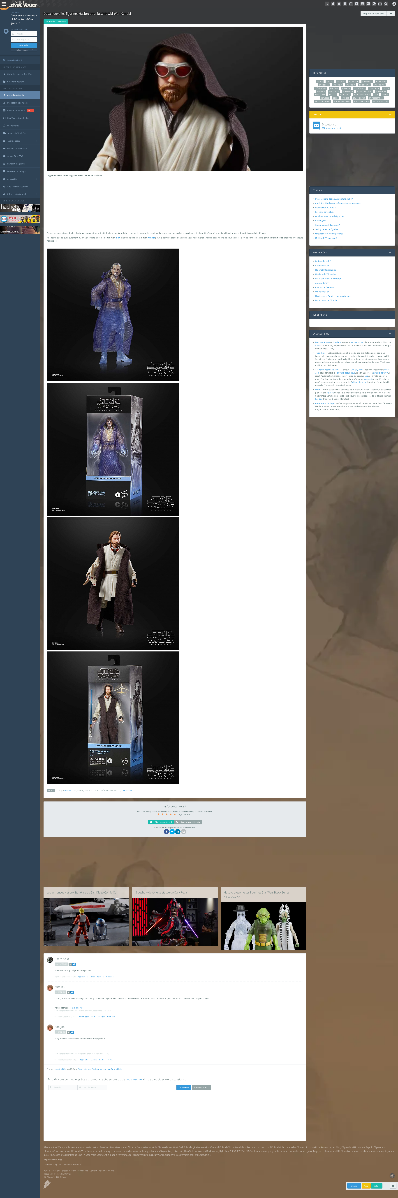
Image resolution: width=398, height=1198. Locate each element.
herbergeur (320, 220)
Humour (346, 88)
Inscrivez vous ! (201, 1087)
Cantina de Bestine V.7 (325, 287)
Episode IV (381, 82)
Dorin (317, 389)
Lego (315, 1151)
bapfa (110, 1069)
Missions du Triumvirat (325, 274)
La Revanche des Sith (328, 1147)
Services (325, 98)
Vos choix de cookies (78, 1170)
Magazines (334, 91)
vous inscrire (134, 1079)
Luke (352, 369)
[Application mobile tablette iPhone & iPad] (333, 3)
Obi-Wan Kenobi (364, 91)
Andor (320, 82)
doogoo (60, 1027)
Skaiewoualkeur (99, 1069)
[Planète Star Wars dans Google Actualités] (374, 3)
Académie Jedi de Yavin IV (327, 369)
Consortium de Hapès (325, 403)
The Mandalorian (342, 101)
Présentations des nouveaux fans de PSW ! (334, 198)
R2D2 (240, 1151)
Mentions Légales (60, 1170)
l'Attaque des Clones (293, 1147)
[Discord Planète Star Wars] (368, 3)
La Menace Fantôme (205, 1147)
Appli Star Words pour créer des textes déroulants (338, 203)
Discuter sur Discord (163, 822)
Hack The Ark (77, 1007)
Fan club (334, 88)
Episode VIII (379, 85)
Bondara (337, 342)
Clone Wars (346, 1151)
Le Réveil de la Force (242, 1147)
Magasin (321, 91)
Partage (353, 1185)
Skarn (80, 1069)
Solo (335, 98)
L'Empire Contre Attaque (57, 1151)
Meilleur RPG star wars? (326, 238)
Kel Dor (330, 392)
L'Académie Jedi (322, 265)
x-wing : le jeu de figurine (326, 229)
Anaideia (118, 1069)
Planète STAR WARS (24, 4)
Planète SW (381, 91)
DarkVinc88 (62, 959)
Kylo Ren (224, 1151)
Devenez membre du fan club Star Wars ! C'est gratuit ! (24, 19)
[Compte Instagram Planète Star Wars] (351, 3)
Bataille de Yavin (380, 372)
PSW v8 (47, 1170)
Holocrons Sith (322, 291)
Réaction (100, 977)
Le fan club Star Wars (14, 67)
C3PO (233, 1151)
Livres (386, 88)
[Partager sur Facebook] (166, 831)
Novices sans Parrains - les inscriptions (332, 296)
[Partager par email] (183, 831)
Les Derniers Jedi (185, 1154)
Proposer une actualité (373, 13)
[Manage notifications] (392, 1175)
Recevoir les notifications (56, 21)
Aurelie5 (60, 987)
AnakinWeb (86, 1147)
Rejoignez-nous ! (106, 1170)
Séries (385, 95)
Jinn (118, 237)
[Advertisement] (173, 203)
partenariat (12, 201)
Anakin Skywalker (161, 1151)
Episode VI (350, 85)
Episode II (354, 82)
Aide (366, 1185)
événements (380, 1151)
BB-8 (248, 1151)
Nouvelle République (345, 372)
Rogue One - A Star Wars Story (86, 1154)
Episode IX (324, 85)
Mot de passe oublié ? (24, 50)
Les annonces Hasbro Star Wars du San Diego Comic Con (82, 892)
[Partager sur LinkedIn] (177, 831)
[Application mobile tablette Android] (339, 3)
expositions (363, 1151)
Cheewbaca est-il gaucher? (327, 225)
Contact (93, 1170)
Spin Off (345, 98)
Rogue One (345, 95)
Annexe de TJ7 (322, 283)
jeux (310, 1151)
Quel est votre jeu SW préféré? (329, 233)
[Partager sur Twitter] (172, 831)
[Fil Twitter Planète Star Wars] (357, 3)
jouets (303, 1151)
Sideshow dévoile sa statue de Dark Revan (162, 892)
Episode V (337, 85)
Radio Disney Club (53, 1164)
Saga (376, 95)
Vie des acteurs (380, 101)
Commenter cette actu (190, 822)
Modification (83, 977)
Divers (329, 82)
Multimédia (348, 91)
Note (376, 1185)
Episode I (341, 82)
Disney (161, 1147)
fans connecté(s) (331, 125)
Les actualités (59, 1069)
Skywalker (359, 369)
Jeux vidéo (374, 88)
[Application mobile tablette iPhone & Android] (327, 3)
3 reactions (127, 790)
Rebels (332, 95)
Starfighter (359, 98)
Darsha (353, 342)
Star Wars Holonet (72, 1164)
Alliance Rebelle (359, 382)
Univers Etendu (361, 101)
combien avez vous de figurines (329, 216)
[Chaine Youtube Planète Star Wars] (362, 3)
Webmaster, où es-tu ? (325, 207)
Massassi (368, 379)
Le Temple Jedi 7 (323, 261)
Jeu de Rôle (359, 88)
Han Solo (189, 1151)
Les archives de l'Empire (326, 300)
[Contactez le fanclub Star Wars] (380, 3)
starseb (87, 1069)
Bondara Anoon (322, 342)
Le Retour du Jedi (93, 1151)
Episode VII (364, 85)
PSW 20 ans (320, 95)
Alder (317, 345)
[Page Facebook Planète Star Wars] (345, 3)
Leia (366, 375)
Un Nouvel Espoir (363, 1147)
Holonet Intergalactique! (326, 269)
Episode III (367, 82)
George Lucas (144, 1147)
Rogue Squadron (362, 95)
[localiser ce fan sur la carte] (70, 964)
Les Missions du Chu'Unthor (328, 278)
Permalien (110, 977)
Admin (92, 977)
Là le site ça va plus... (324, 211)
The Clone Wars (322, 101)
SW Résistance (376, 98)
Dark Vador (212, 1151)
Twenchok (320, 352)
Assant (360, 342)
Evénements (320, 88)
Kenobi (151, 237)
